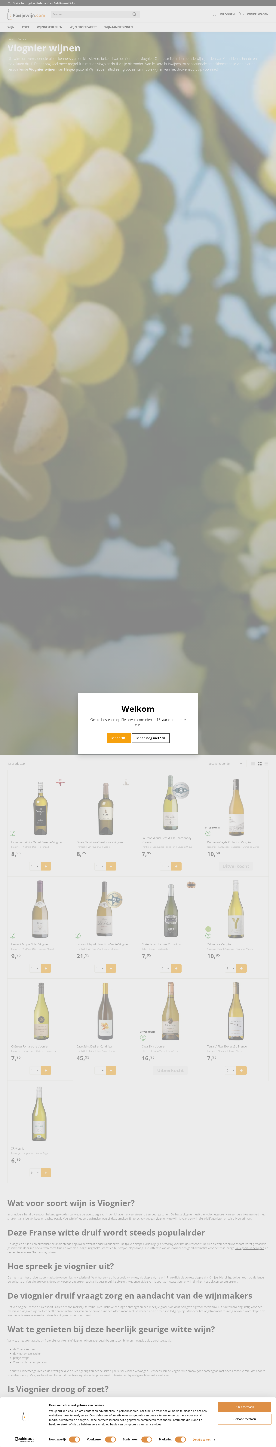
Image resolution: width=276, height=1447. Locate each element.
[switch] (110, 1439)
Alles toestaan (244, 1407)
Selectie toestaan (245, 1419)
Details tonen (201, 1439)
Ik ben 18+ (119, 738)
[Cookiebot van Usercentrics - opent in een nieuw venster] (24, 1439)
